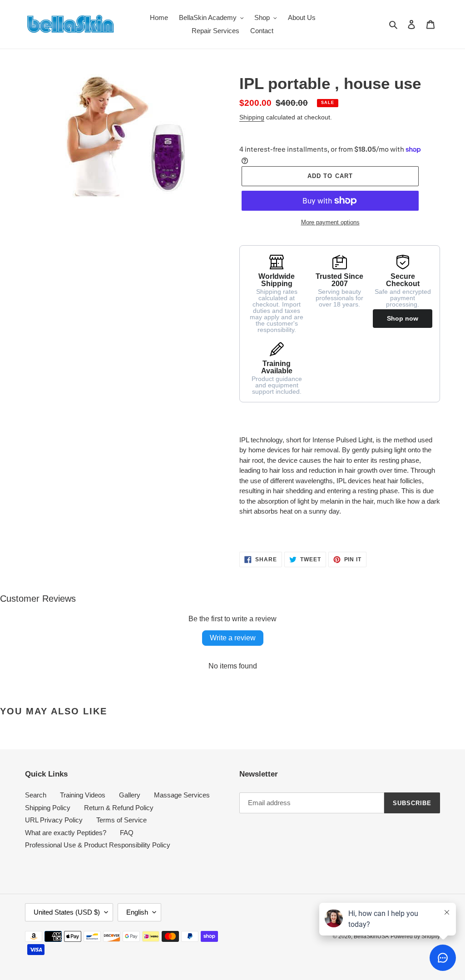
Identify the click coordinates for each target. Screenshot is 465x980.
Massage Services (182, 795)
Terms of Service (121, 820)
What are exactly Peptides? (65, 832)
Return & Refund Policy (118, 808)
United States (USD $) (67, 912)
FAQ (127, 832)
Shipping (251, 117)
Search (35, 795)
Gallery (129, 795)
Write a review (233, 638)
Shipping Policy (47, 808)
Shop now (402, 318)
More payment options (330, 222)
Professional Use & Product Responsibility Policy (97, 845)
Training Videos (82, 795)
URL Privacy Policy (54, 820)
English (137, 912)
